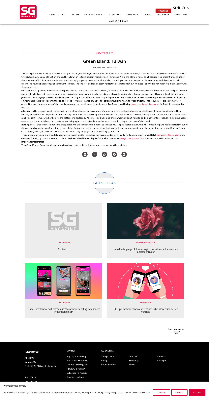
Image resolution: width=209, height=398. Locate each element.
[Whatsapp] (104, 154)
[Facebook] (179, 8)
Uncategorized (104, 53)
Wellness (163, 14)
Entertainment (94, 14)
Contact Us (63, 249)
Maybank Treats (118, 20)
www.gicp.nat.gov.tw (129, 138)
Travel (147, 14)
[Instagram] (183, 8)
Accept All (197, 392)
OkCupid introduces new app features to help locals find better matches (145, 310)
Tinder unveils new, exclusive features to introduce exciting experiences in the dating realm (63, 310)
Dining (75, 14)
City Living (140, 243)
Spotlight (181, 14)
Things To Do (57, 14)
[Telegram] (114, 154)
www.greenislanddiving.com (145, 104)
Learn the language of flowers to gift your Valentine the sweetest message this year (145, 250)
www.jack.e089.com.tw (168, 134)
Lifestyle (115, 14)
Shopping (132, 14)
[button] (163, 11)
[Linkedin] (124, 154)
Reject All (179, 392)
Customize (161, 392)
